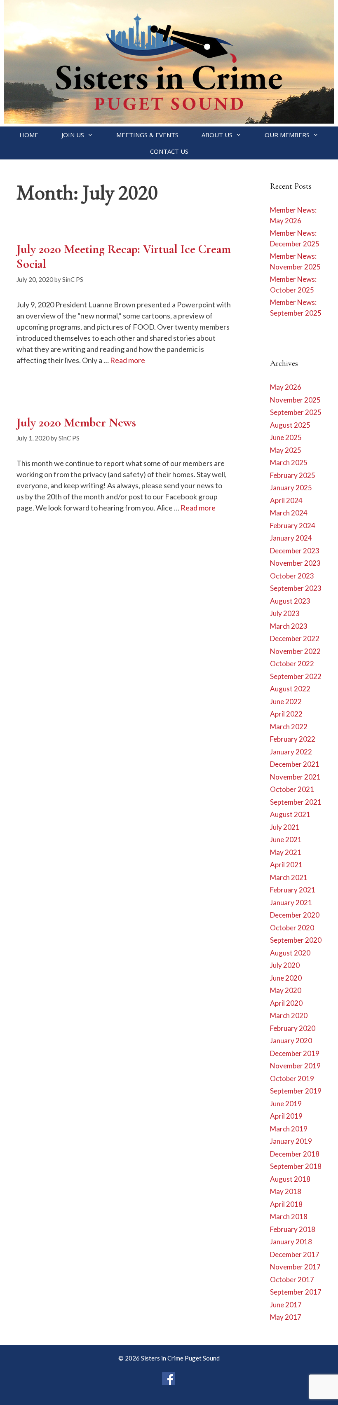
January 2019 (291, 1141)
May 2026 (285, 387)
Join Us (72, 135)
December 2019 (294, 1053)
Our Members (287, 135)
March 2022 (288, 726)
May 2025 (285, 450)
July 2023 (285, 613)
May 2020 (285, 990)
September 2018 (296, 1166)
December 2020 (294, 915)
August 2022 (290, 688)
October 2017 (292, 1279)
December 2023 (294, 550)
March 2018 (288, 1216)
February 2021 (292, 889)
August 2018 (290, 1179)
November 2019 (295, 1065)
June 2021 (286, 839)
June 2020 (286, 978)
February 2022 (292, 739)
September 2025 (296, 412)
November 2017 (295, 1266)
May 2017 (285, 1317)
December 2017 (294, 1254)
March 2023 (288, 626)
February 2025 (292, 475)
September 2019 (296, 1091)
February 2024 (292, 525)
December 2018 (294, 1154)
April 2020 (286, 1003)
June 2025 (286, 437)
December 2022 (294, 638)
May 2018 (285, 1191)
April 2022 (286, 714)
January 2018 (291, 1241)
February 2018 (292, 1229)
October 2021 (292, 789)
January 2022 (291, 751)
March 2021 (288, 877)
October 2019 (292, 1078)
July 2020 (285, 965)
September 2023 (296, 588)
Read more (127, 360)
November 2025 (295, 400)
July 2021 (285, 827)
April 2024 (286, 500)
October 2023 (292, 575)
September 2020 (296, 940)
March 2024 (288, 512)
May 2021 (285, 852)
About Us (217, 135)
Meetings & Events (147, 135)
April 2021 (286, 864)
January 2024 (291, 538)
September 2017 (296, 1292)
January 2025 (291, 487)
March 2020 (288, 1015)
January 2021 (291, 902)
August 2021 (290, 814)
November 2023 (295, 563)
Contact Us (169, 151)
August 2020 (290, 952)
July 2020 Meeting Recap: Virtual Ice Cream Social (123, 256)
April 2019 (286, 1116)
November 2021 (295, 777)
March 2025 (288, 462)
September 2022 (296, 676)
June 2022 (286, 701)
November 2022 (295, 651)
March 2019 (288, 1128)
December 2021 (294, 764)
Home (28, 135)
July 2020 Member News (76, 422)
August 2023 (290, 601)
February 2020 (292, 1028)
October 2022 (292, 663)
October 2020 (292, 927)
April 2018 (286, 1204)
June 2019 (286, 1103)
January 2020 (291, 1040)
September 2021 (296, 802)
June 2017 (286, 1304)
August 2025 (290, 425)
